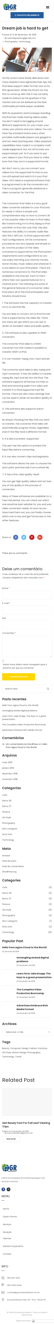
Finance (6, 811)
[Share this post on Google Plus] (39, 537)
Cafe (4, 795)
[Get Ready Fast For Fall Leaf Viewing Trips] (27, 1102)
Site (4, 618)
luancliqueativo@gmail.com (22, 38)
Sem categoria (9, 828)
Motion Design (19, 1052)
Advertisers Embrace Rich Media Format (22, 730)
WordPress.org (9, 871)
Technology (25, 41)
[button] (47, 7)
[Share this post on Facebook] (15, 537)
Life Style (6, 817)
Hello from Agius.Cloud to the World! (20, 705)
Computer (15, 1048)
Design (25, 1048)
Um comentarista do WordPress (22, 744)
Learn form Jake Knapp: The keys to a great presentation (34, 975)
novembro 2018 (10, 779)
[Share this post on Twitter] (23, 537)
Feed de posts (9, 860)
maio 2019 (7, 762)
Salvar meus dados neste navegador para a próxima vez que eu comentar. (25, 666)
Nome (6, 588)
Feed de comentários (13, 866)
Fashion (33, 1048)
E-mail (6, 603)
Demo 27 (6, 806)
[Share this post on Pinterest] (31, 537)
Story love (7, 834)
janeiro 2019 (8, 768)
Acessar (6, 855)
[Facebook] (3, 1189)
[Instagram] (8, 1189)
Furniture (42, 1048)
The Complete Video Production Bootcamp (24, 724)
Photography (11, 41)
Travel (18, 1056)
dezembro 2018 (9, 773)
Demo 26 (6, 800)
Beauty (5, 1048)
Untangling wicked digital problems (19, 710)
